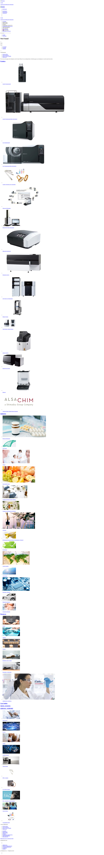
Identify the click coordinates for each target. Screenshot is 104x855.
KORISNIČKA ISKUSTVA (8, 26)
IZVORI (4, 833)
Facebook (4, 47)
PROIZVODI (5, 831)
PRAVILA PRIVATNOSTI (7, 846)
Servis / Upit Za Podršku (7, 828)
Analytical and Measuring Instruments (6, 4)
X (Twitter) (4, 46)
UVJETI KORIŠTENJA (7, 847)
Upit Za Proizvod (6, 827)
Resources (3, 614)
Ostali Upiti (5, 829)
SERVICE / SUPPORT (6, 708)
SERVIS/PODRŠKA (6, 835)
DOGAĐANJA (5, 29)
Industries (3, 413)
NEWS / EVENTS (5, 706)
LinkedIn (4, 48)
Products (2, 61)
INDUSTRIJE (5, 832)
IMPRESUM (5, 845)
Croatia (1, 2)
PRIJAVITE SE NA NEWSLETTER (6, 838)
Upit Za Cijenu (5, 826)
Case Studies (3, 703)
